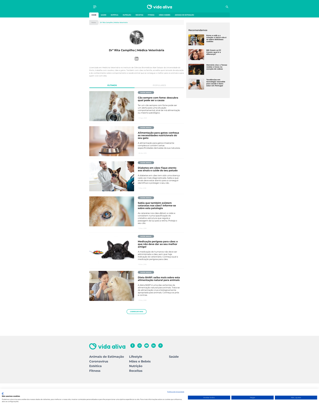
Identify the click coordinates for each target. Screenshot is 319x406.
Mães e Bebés (164, 15)
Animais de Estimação (184, 15)
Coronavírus (98, 361)
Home (93, 15)
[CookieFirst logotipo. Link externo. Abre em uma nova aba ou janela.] (3, 394)
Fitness (151, 15)
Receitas (139, 15)
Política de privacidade (175, 392)
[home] (159, 7)
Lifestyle (135, 356)
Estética (114, 15)
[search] (227, 7)
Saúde (103, 15)
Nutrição (127, 15)
